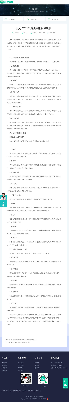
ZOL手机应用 (29, 390)
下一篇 (18, 342)
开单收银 (4, 362)
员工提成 (4, 368)
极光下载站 (22, 390)
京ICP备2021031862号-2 (32, 396)
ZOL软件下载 (37, 390)
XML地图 (40, 396)
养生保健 (20, 370)
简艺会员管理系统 (13, 390)
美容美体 (20, 368)
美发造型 (20, 362)
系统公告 (33, 19)
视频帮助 (55, 19)
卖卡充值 (4, 370)
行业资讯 (12, 19)
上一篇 (22, 339)
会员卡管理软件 (17, 57)
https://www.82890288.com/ (46, 314)
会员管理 (4, 365)
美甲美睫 (20, 365)
